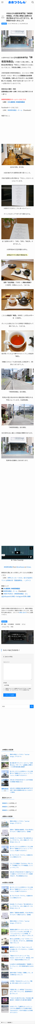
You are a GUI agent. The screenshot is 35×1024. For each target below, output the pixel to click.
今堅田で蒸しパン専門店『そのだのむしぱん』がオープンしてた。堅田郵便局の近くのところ (21, 991)
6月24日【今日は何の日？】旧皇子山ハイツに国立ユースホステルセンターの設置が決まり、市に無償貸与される (21, 874)
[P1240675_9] (17, 239)
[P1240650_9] (17, 351)
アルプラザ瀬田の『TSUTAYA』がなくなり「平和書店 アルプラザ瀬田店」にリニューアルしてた (21, 865)
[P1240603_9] (17, 51)
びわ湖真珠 (11, 624)
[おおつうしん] (17, 2)
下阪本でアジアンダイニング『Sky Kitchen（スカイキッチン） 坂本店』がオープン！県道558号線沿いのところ (22, 958)
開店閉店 (4, 23)
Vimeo (29, 567)
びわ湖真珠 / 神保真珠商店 (16, 102)
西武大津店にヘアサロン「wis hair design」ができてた (19, 755)
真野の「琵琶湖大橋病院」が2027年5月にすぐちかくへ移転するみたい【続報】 (22, 831)
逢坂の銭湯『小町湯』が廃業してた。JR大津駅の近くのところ (21, 974)
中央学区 (17, 624)
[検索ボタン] (32, 2)
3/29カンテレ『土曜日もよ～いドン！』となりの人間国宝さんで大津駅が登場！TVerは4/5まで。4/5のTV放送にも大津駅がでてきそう (21, 1009)
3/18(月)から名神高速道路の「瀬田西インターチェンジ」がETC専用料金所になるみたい (22, 966)
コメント (6, 662)
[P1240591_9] (17, 425)
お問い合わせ (23, 612)
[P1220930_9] (17, 206)
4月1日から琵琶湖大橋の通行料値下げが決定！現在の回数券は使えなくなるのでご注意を (21, 790)
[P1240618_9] (17, 280)
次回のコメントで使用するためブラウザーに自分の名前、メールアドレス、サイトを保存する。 (18, 689)
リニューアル (5, 626)
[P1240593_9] (17, 389)
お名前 (5, 682)
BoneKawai (20, 567)
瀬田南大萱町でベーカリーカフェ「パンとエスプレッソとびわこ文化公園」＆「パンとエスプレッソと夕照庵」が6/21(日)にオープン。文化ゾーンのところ (21, 932)
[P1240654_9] (17, 310)
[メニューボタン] (2, 2)
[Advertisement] (17, 728)
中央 (12, 626)
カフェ (23, 624)
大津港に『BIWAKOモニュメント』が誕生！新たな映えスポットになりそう (21, 982)
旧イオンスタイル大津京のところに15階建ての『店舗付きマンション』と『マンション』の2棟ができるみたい (21, 773)
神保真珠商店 (8, 567)
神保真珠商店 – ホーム (15, 110)
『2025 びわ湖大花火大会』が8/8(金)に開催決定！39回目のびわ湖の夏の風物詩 (21, 999)
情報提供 (4, 803)
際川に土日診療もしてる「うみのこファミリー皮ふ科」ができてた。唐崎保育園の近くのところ (21, 941)
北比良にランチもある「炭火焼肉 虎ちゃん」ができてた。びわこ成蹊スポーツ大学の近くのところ (21, 840)
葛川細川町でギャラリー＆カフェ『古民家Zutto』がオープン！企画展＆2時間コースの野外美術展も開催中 (21, 765)
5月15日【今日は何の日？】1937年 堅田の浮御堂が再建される (21, 781)
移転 (5, 624)
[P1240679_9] (17, 164)
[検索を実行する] (32, 706)
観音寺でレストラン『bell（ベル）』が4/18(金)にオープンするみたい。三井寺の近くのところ (21, 949)
